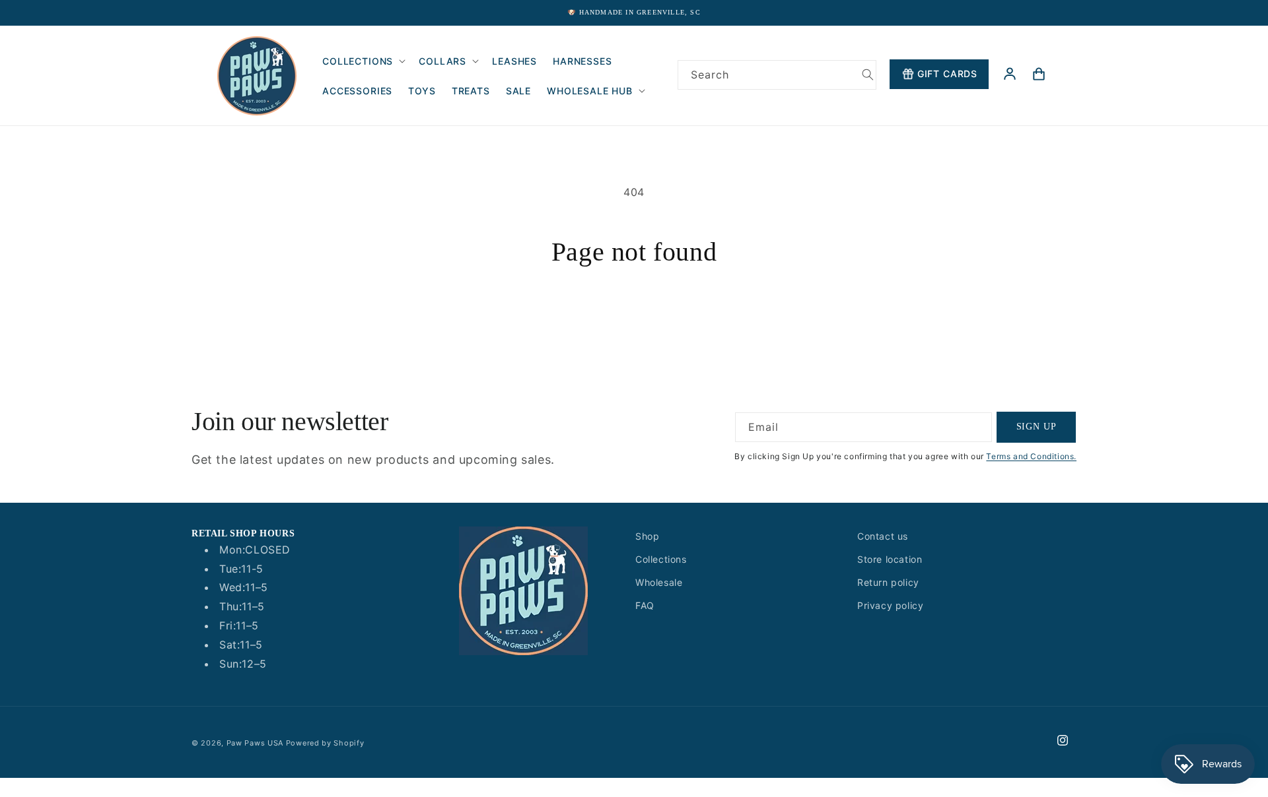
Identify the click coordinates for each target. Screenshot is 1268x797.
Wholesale (658, 582)
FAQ (644, 605)
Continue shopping (634, 317)
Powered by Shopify (325, 743)
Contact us (882, 536)
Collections (661, 559)
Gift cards (947, 73)
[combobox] (777, 75)
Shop (647, 536)
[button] (362, 61)
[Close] (694, 104)
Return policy (888, 582)
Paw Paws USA (256, 743)
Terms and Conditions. (1031, 456)
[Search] (867, 74)
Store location (889, 559)
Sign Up (1036, 426)
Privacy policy (890, 605)
